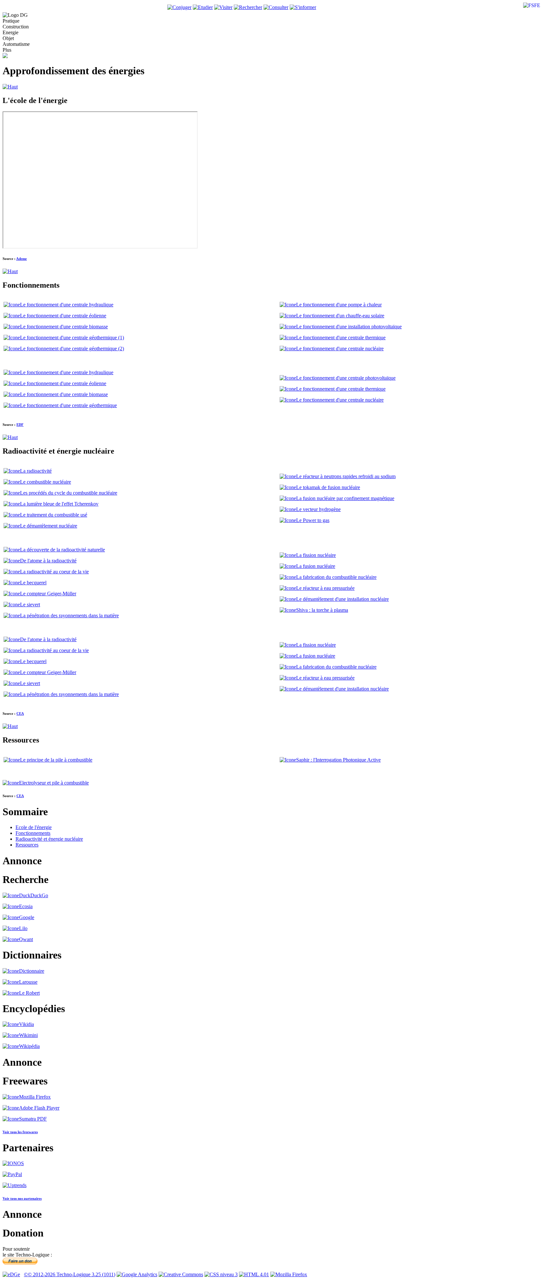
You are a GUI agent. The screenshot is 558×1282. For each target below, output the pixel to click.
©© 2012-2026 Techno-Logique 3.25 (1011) (69, 1274)
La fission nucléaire (316, 555)
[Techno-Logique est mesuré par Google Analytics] (137, 1274)
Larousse (28, 982)
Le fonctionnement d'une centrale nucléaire (340, 348)
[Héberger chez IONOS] (13, 1163)
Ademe (21, 259)
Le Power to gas (312, 520)
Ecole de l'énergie (34, 827)
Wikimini (28, 1035)
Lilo (23, 928)
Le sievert (30, 604)
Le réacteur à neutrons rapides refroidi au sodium (346, 476)
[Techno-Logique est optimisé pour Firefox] (288, 1274)
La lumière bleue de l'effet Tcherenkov (59, 504)
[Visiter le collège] (223, 7)
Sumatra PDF (33, 1119)
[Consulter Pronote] (203, 7)
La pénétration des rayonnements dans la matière (69, 615)
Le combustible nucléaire (45, 482)
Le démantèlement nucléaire (48, 525)
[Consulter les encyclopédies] (276, 7)
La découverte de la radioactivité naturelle (62, 549)
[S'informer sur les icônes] (303, 7)
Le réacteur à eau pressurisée (325, 588)
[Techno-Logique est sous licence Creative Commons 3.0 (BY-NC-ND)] (181, 1274)
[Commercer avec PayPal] (12, 1174)
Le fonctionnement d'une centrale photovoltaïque (346, 378)
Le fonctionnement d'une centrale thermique (341, 337)
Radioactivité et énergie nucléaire (49, 839)
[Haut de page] (10, 86)
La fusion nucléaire (315, 566)
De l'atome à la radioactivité (48, 560)
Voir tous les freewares (20, 1132)
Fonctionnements (33, 833)
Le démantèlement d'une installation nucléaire (342, 599)
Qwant (26, 939)
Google (26, 917)
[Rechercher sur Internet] (248, 7)
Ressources (27, 844)
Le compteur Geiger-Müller (48, 593)
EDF (20, 424)
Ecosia (26, 906)
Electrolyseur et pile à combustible (54, 782)
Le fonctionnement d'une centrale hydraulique (66, 304)
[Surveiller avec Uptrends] (14, 1185)
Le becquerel (33, 582)
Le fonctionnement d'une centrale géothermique (68, 405)
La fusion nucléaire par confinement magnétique (345, 498)
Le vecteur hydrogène (318, 509)
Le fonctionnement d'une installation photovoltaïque (349, 326)
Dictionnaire (31, 971)
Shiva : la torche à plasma (322, 610)
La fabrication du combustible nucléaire (336, 577)
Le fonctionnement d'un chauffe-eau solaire (340, 315)
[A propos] (11, 1274)
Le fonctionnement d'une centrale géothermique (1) (72, 337)
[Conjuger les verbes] (179, 7)
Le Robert (29, 993)
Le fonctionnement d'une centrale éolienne (63, 315)
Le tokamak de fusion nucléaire (328, 487)
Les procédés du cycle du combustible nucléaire (68, 493)
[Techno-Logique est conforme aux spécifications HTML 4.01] (254, 1274)
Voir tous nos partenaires (22, 1198)
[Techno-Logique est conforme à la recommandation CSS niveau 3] (221, 1274)
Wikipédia (29, 1046)
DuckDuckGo (33, 895)
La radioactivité (36, 471)
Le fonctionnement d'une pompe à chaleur (339, 304)
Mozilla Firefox (35, 1097)
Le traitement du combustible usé (53, 515)
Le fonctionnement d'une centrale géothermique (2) (72, 348)
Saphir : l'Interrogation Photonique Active (338, 760)
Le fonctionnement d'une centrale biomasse (64, 326)
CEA (20, 713)
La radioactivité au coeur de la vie (54, 571)
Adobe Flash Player (39, 1108)
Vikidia (26, 1024)
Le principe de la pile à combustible (56, 760)
